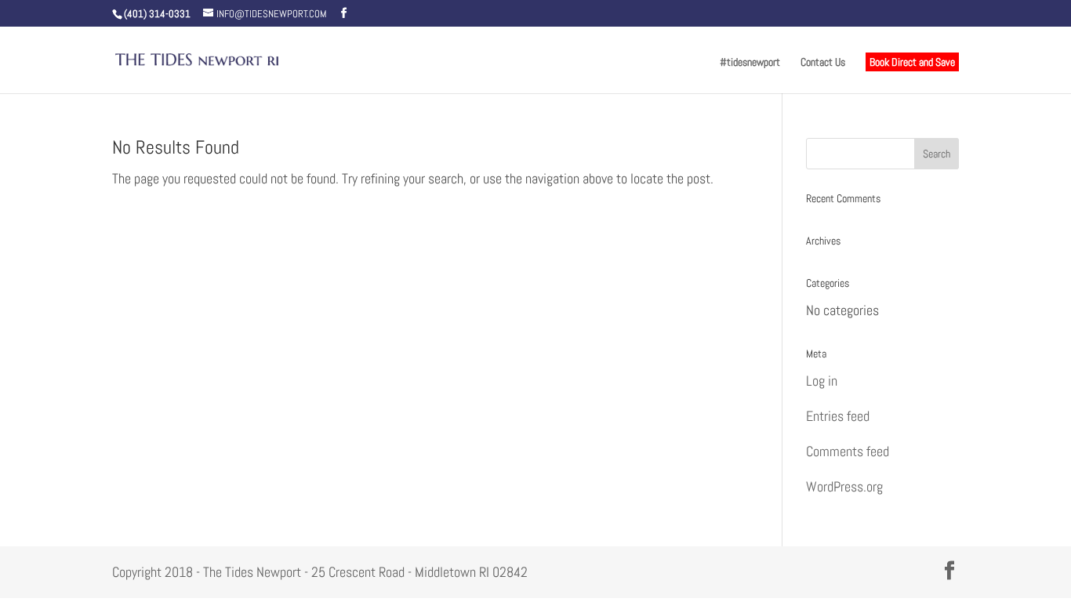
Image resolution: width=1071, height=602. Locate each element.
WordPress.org (844, 486)
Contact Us (823, 62)
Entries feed (838, 416)
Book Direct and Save (912, 62)
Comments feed (847, 451)
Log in (821, 381)
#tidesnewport (750, 62)
